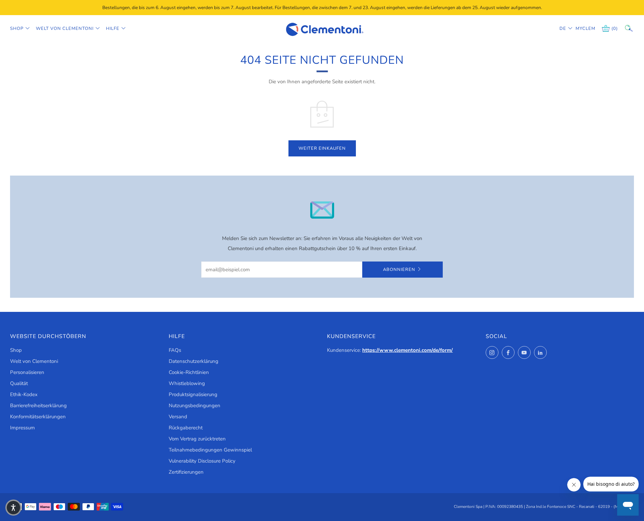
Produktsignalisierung (193, 394)
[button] (13, 508)
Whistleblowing (187, 383)
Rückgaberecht (186, 427)
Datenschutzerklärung (193, 361)
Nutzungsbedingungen (194, 405)
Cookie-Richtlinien (189, 372)
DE (562, 29)
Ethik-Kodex (24, 394)
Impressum (22, 427)
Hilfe (112, 29)
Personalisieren (27, 372)
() (614, 29)
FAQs (175, 350)
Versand (178, 416)
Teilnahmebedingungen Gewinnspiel (210, 449)
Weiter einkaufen (322, 148)
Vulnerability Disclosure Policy (202, 461)
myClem (581, 29)
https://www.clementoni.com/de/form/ (407, 350)
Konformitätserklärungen (38, 416)
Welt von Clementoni (65, 29)
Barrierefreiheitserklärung (38, 405)
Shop (16, 29)
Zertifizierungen (186, 472)
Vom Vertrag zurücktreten (197, 438)
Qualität (19, 383)
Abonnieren (399, 270)
